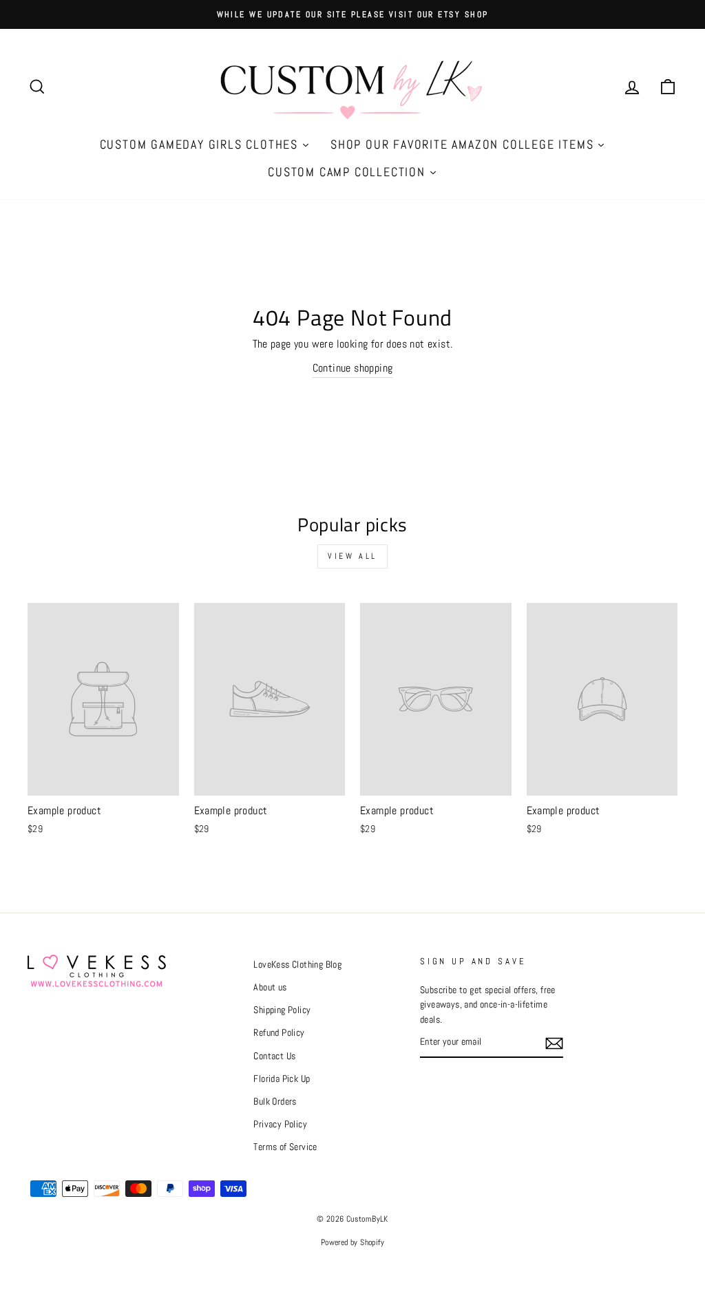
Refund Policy (278, 1033)
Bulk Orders (274, 1101)
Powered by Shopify (352, 1242)
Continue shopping (353, 368)
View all (352, 556)
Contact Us (274, 1056)
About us (269, 987)
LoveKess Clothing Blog (297, 964)
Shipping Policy (282, 1010)
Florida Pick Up (281, 1079)
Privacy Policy (280, 1124)
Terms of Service (285, 1147)
